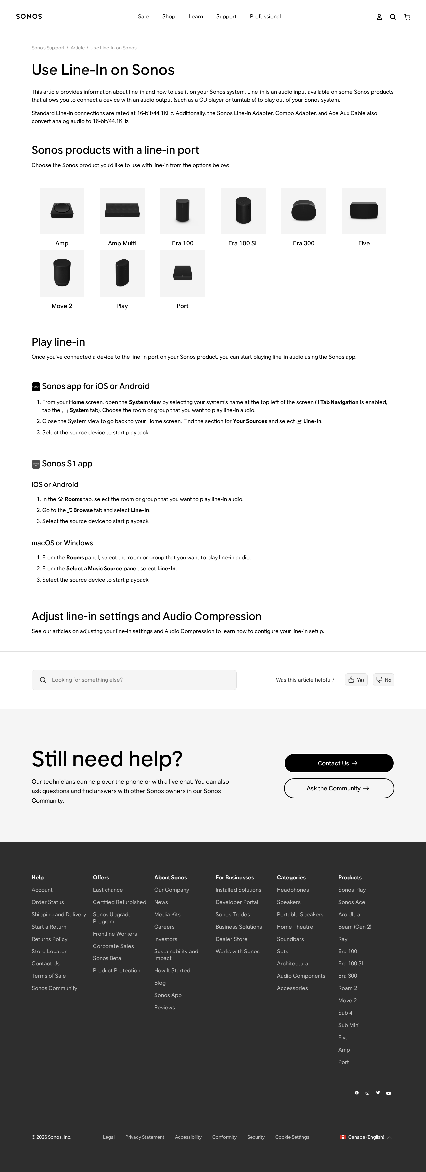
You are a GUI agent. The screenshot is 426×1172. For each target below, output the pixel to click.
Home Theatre (295, 926)
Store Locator (49, 951)
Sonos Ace (351, 902)
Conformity (224, 1137)
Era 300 (347, 975)
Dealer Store (232, 939)
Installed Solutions (238, 889)
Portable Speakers (300, 914)
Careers (164, 926)
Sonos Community (54, 988)
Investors (165, 939)
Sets (282, 951)
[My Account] (379, 17)
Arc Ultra (349, 914)
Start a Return (49, 926)
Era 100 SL (351, 963)
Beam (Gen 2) (354, 926)
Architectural (293, 963)
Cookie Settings (292, 1137)
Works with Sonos (238, 951)
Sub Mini (349, 1025)
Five (343, 1037)
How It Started (172, 970)
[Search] (393, 17)
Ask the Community (334, 788)
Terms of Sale (49, 975)
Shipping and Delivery (59, 914)
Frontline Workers (115, 933)
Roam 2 (347, 988)
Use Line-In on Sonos (113, 48)
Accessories (292, 988)
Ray (342, 939)
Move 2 (347, 1000)
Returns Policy (49, 939)
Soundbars (290, 939)
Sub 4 (345, 1012)
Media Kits (167, 914)
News (161, 902)
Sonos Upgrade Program (112, 918)
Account (42, 889)
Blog (160, 982)
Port (343, 1062)
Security (256, 1137)
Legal (109, 1137)
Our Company (171, 889)
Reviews (164, 1007)
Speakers (289, 902)
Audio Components (301, 975)
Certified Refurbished (119, 902)
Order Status (48, 902)
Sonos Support (48, 48)
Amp (344, 1049)
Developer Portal (237, 902)
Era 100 (347, 951)
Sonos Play (352, 889)
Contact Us (333, 763)
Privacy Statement (144, 1137)
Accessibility (188, 1137)
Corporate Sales (113, 946)
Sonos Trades (233, 914)
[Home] (29, 17)
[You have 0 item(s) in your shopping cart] (407, 17)
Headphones (293, 889)
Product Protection (116, 970)
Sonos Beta (107, 958)
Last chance (108, 889)
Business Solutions (239, 926)
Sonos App (168, 995)
